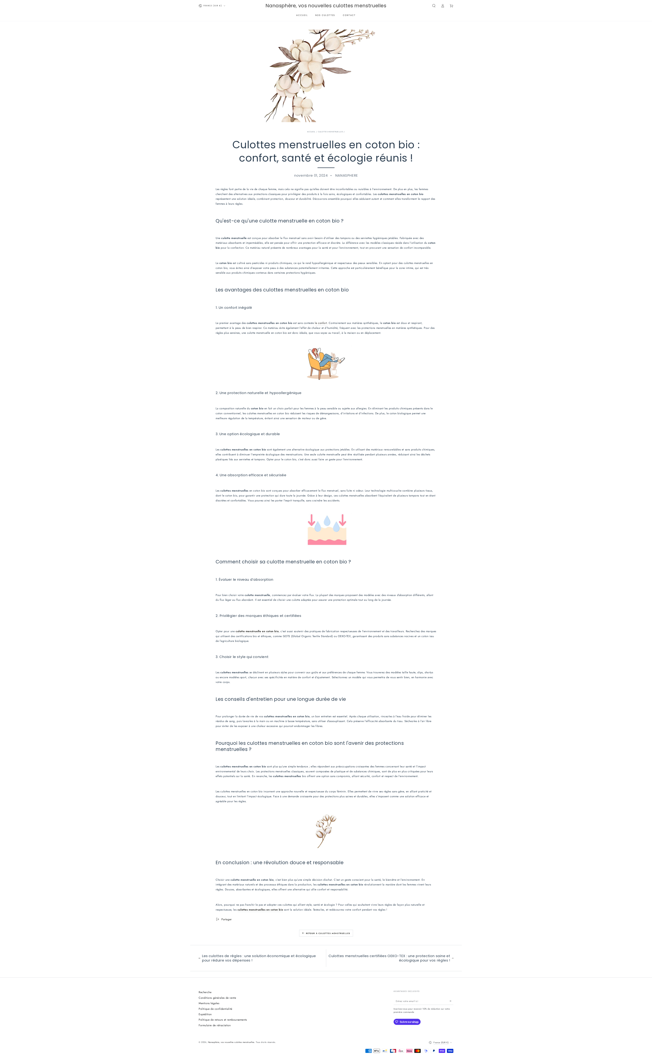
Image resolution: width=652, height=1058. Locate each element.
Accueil (311, 131)
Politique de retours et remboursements (223, 1020)
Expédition (205, 1014)
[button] (433, 6)
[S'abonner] (451, 1001)
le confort (321, 323)
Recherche (205, 992)
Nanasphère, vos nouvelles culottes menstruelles (231, 1042)
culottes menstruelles (330, 131)
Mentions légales (209, 1003)
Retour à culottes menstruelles (328, 933)
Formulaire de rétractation (215, 1025)
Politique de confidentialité (215, 1009)
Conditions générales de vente (217, 998)
